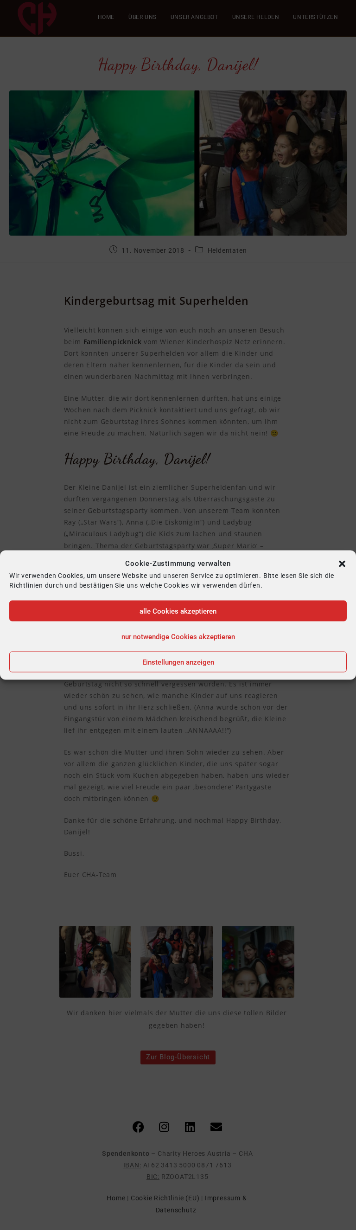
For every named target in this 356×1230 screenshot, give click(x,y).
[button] (342, 563)
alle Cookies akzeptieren (178, 611)
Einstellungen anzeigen (178, 662)
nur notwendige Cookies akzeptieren (178, 636)
